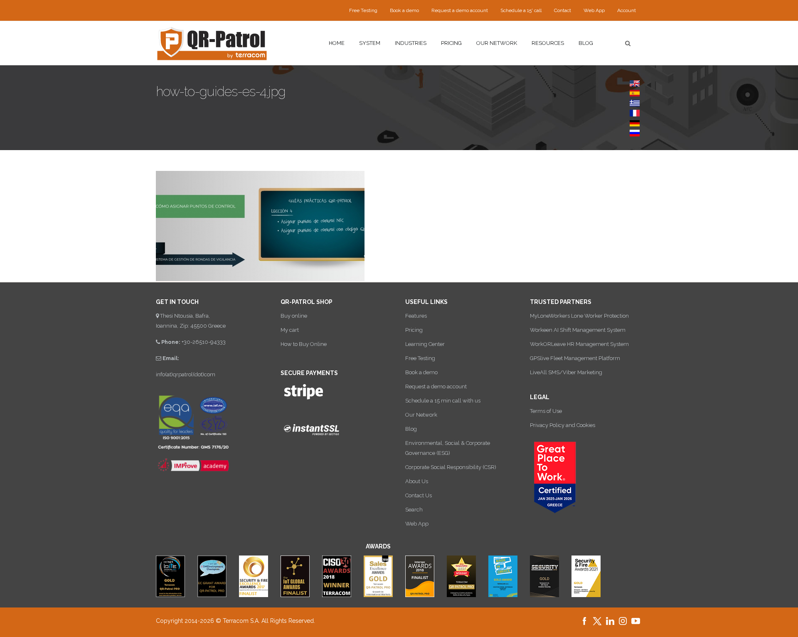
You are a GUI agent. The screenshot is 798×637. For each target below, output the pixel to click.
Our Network (421, 415)
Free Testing (363, 10)
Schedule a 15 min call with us (442, 401)
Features (416, 316)
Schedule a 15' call (521, 10)
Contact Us (418, 495)
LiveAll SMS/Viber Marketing (566, 372)
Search (414, 509)
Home (337, 43)
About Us (416, 481)
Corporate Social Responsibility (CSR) (450, 467)
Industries (410, 43)
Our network (496, 43)
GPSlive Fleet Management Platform (575, 358)
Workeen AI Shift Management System (578, 330)
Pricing (451, 43)
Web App (594, 10)
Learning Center (425, 344)
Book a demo (404, 10)
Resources (548, 43)
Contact (562, 10)
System (369, 43)
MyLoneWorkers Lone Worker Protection (579, 316)
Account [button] (626, 10)
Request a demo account (459, 10)
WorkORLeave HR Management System (579, 344)
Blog (586, 43)
